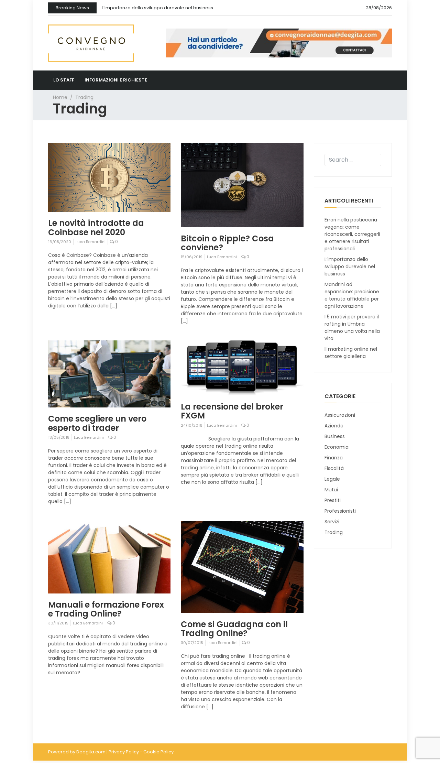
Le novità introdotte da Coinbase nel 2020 (96, 227)
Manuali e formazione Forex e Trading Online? (106, 609)
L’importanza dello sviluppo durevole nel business (157, 7)
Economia (336, 447)
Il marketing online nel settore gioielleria (350, 353)
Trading (333, 532)
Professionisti (340, 511)
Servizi (331, 521)
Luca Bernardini (91, 241)
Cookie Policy (158, 752)
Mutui (331, 489)
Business (334, 436)
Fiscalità (334, 468)
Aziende (333, 425)
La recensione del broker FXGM (232, 411)
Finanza (333, 457)
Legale (332, 479)
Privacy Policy (124, 752)
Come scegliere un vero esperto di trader (97, 423)
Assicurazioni (339, 415)
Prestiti (332, 500)
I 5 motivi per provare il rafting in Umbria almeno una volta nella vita (352, 327)
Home (60, 97)
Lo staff (63, 80)
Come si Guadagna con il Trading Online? (234, 629)
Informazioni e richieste (116, 80)
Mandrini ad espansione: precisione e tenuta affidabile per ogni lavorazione (351, 295)
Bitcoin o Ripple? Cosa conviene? (227, 243)
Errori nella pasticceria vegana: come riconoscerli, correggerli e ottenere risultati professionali (352, 234)
